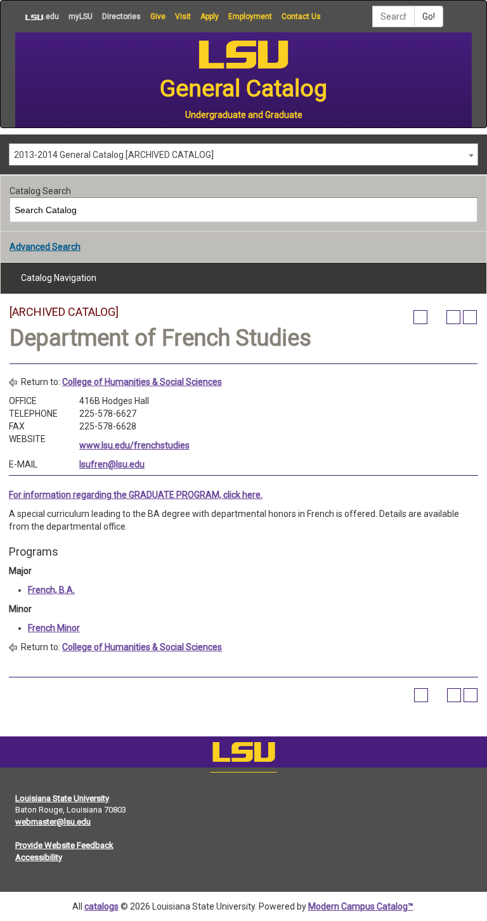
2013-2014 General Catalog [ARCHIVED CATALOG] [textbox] (114, 155)
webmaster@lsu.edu (53, 821)
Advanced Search (45, 247)
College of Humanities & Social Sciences (142, 382)
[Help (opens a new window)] (470, 317)
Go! (428, 16)
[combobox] (243, 154)
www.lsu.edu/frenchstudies (134, 445)
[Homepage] (243, 754)
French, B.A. (51, 590)
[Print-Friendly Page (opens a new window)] (453, 317)
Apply (209, 16)
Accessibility (38, 857)
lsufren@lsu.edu (112, 464)
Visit (183, 16)
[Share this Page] (437, 317)
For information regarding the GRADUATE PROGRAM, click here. (136, 495)
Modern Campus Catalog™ (360, 906)
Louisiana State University (62, 798)
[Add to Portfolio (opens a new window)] (420, 317)
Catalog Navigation (58, 278)
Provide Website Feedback (64, 845)
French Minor (54, 628)
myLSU (80, 16)
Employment (250, 16)
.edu (37, 16)
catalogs (101, 906)
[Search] (465, 209)
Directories (121, 16)
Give (158, 16)
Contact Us (301, 16)
